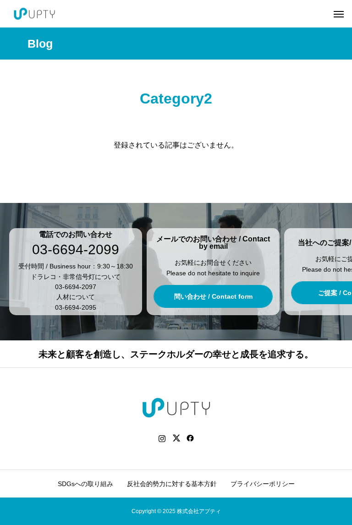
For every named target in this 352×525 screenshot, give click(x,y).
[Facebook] (190, 438)
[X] (176, 438)
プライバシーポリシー (263, 483)
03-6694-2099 (75, 250)
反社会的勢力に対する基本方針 (172, 483)
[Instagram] (162, 438)
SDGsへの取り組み (85, 483)
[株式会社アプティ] (34, 14)
